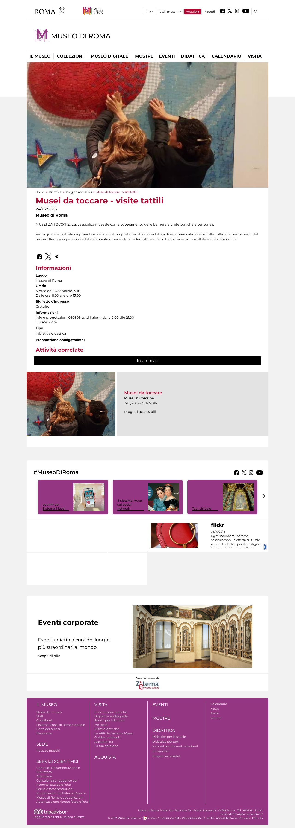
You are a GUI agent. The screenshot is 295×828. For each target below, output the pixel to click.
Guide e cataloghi (107, 737)
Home (40, 192)
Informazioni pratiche (110, 712)
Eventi (167, 56)
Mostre (144, 56)
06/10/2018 (236, 540)
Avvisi (214, 713)
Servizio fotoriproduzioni (54, 789)
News (214, 708)
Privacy (152, 818)
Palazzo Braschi (48, 750)
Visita (255, 56)
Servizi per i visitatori (109, 720)
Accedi (210, 11)
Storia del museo (49, 712)
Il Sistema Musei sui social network (130, 504)
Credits (209, 818)
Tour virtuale (201, 508)
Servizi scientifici (57, 761)
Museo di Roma (81, 36)
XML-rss (257, 818)
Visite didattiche (106, 729)
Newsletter (44, 733)
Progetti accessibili (79, 192)
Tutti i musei (167, 11)
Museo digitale (109, 56)
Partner (216, 718)
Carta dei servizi (48, 729)
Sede (42, 744)
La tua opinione (106, 746)
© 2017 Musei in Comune (124, 818)
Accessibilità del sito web (233, 818)
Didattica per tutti (165, 741)
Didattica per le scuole (169, 736)
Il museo (40, 56)
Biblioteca (44, 776)
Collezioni (70, 56)
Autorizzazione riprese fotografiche (62, 801)
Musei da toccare (143, 392)
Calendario (226, 56)
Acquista (192, 11)
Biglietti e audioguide (111, 716)
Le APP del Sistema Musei (54, 506)
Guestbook (44, 720)
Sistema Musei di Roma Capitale (60, 725)
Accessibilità (103, 742)
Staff (39, 716)
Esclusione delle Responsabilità (180, 818)
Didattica (193, 56)
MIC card (101, 725)
